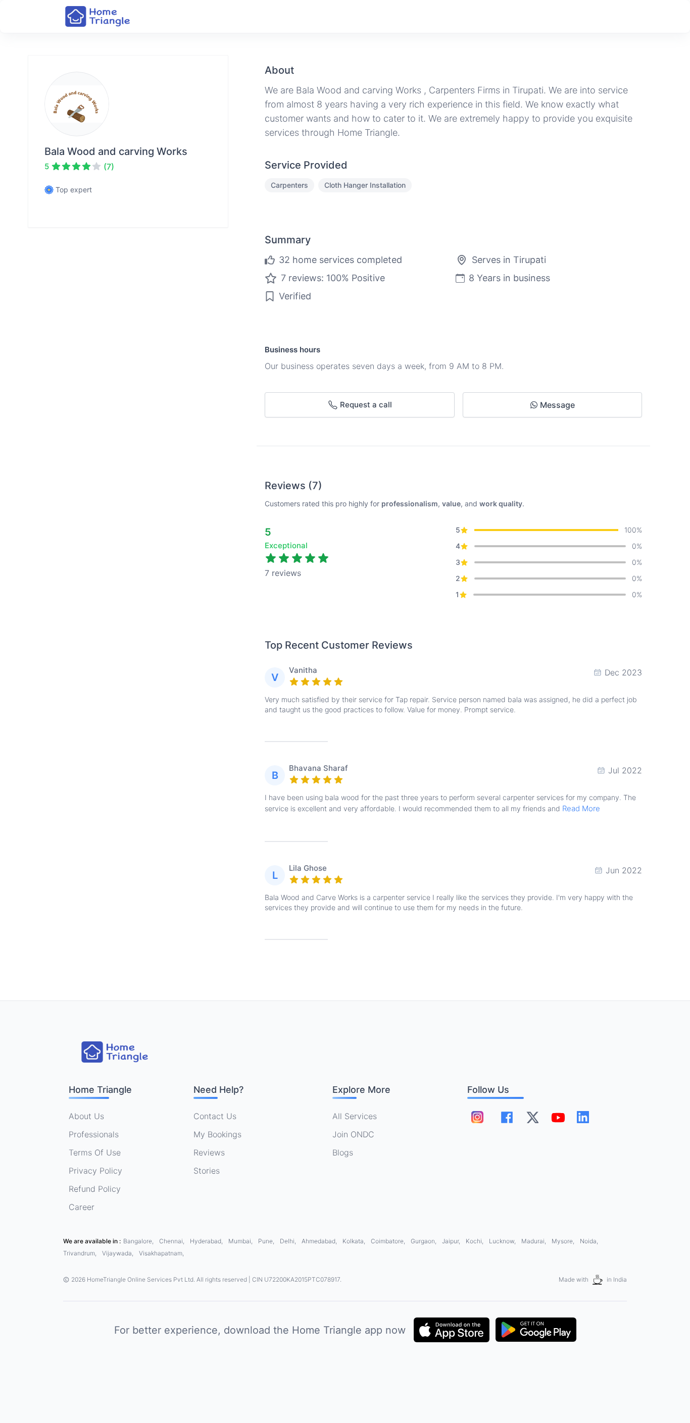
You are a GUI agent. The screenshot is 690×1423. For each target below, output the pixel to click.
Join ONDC (353, 1134)
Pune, (267, 1241)
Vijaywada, (118, 1253)
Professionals (94, 1134)
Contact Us (214, 1116)
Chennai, (172, 1241)
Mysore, (564, 1241)
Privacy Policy (95, 1171)
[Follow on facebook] (507, 1117)
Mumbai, (241, 1241)
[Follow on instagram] (477, 1117)
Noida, (589, 1241)
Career (81, 1207)
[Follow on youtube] (558, 1117)
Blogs (342, 1152)
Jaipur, (452, 1241)
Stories (206, 1171)
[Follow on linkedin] (583, 1117)
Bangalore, (139, 1241)
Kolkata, (354, 1241)
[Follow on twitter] (532, 1117)
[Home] (107, 16)
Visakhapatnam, (161, 1253)
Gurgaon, (424, 1241)
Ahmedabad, (320, 1241)
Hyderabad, (207, 1241)
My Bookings (217, 1134)
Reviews (209, 1152)
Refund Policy (95, 1189)
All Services (354, 1116)
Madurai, (534, 1241)
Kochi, (475, 1241)
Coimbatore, (389, 1241)
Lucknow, (503, 1241)
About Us (86, 1116)
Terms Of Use (95, 1152)
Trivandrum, (80, 1253)
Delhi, (289, 1241)
